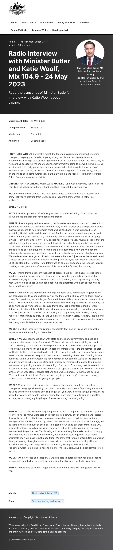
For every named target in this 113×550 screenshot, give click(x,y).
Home (14, 22)
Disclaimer (41, 517)
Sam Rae (84, 22)
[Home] (17, 8)
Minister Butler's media (20, 45)
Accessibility (15, 517)
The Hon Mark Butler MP (32, 41)
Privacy (53, 517)
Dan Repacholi (60, 30)
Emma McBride (19, 30)
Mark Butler (46, 22)
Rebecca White (40, 30)
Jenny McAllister (66, 22)
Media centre (29, 22)
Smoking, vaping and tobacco (47, 501)
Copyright (29, 517)
